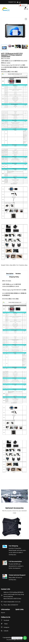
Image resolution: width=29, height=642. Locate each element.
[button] (23, 5)
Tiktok (6, 623)
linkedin (6, 630)
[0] (25, 9)
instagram (6, 627)
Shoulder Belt (7, 535)
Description (9, 274)
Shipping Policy (14, 277)
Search (3, 612)
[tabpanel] (11, 46)
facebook (6, 620)
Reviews (18, 274)
